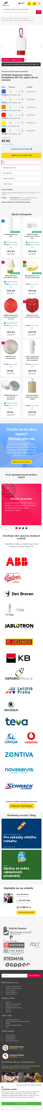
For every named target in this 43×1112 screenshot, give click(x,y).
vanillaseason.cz (11, 1039)
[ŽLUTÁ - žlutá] (4, 123)
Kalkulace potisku (20, 149)
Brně (16, 1066)
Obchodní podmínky (12, 1019)
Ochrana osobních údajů (13, 1025)
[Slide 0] (16, 528)
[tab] (21, 162)
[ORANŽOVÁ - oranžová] (4, 107)
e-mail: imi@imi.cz (11, 992)
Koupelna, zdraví (9, 20)
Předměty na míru (12, 1006)
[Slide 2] (23, 528)
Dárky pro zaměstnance (13, 1004)
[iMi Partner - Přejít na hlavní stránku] (6, 3)
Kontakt (8, 1009)
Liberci (12, 1068)
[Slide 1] (20, 528)
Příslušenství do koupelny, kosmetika (15, 71)
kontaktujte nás (22, 462)
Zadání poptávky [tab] (9, 178)
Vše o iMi (8, 1002)
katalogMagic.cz (11, 1037)
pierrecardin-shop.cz (12, 1040)
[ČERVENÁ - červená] (4, 115)
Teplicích (5, 1068)
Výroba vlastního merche (14, 1007)
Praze (27, 1066)
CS (22, 3)
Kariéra (8, 1023)
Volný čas (26, 18)
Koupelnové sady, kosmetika (25, 20)
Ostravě (33, 1066)
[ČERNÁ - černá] (4, 130)
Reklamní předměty (14, 18)
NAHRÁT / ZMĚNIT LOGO (13, 60)
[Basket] (39, 4)
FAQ (7, 1027)
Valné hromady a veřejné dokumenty (17, 1021)
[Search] (38, 12)
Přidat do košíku (20, 155)
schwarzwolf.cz (10, 1035)
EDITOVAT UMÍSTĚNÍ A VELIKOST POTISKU (20, 64)
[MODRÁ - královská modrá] (4, 91)
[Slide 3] (26, 528)
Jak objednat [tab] (7, 173)
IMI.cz (3, 18)
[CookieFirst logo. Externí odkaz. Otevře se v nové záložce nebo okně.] (2, 1087)
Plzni (38, 1066)
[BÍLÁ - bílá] (4, 99)
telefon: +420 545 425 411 (13, 988)
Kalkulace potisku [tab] (9, 168)
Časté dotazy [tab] (8, 184)
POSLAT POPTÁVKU (21, 806)
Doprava (8, 1011)
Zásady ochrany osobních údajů (28, 1085)
